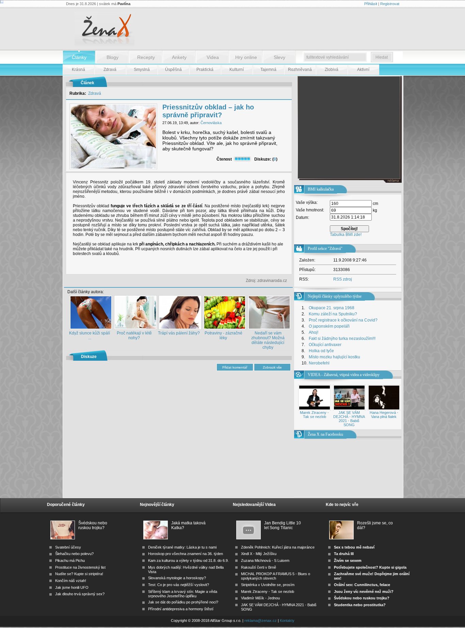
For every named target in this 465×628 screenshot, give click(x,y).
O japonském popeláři (329, 326)
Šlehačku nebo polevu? (74, 554)
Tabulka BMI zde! (346, 234)
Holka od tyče (321, 350)
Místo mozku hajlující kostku (334, 357)
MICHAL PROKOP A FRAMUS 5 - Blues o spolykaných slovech (275, 576)
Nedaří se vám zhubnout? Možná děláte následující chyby (268, 340)
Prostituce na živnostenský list (80, 567)
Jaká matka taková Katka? (188, 525)
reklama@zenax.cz (260, 620)
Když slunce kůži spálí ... (89, 335)
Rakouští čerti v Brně (258, 567)
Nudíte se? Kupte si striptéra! (79, 574)
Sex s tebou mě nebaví (354, 547)
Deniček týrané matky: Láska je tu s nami (182, 547)
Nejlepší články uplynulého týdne (335, 296)
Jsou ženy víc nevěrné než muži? (364, 591)
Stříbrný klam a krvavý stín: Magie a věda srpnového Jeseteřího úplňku (182, 593)
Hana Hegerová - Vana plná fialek (384, 414)
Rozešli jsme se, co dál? (375, 525)
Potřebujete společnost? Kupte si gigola (370, 567)
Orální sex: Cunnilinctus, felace (362, 585)
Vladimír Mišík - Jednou (260, 598)
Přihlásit (370, 4)
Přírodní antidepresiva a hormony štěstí (180, 609)
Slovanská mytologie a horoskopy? (177, 578)
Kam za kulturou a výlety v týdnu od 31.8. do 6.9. (188, 560)
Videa (213, 57)
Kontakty (287, 620)
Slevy (279, 57)
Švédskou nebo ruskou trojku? (92, 525)
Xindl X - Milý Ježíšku (258, 554)
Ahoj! (313, 332)
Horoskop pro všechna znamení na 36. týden (185, 554)
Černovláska (211, 123)
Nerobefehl (319, 363)
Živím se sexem (348, 560)
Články (79, 57)
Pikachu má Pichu (70, 560)
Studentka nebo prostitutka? (360, 605)
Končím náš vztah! (70, 581)
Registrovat (389, 4)
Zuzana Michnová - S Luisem (265, 560)
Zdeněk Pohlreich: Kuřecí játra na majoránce (278, 547)
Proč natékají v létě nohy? (134, 335)
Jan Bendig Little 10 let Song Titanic (282, 525)
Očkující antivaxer (325, 344)
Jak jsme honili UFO (72, 587)
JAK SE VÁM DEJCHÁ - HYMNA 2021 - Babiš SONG (349, 418)
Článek (87, 82)
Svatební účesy (68, 547)
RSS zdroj (342, 279)
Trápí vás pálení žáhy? (179, 333)
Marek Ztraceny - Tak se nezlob (314, 414)
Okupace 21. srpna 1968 (331, 307)
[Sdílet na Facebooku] (273, 268)
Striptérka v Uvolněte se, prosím (267, 585)
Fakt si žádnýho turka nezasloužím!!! (342, 338)
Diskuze (89, 356)
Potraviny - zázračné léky (223, 335)
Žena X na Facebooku (325, 434)
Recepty (146, 57)
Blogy (112, 57)
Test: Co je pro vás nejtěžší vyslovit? (178, 585)
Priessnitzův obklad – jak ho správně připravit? (208, 111)
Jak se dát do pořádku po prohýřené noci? (183, 602)
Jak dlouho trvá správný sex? (80, 594)
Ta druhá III (344, 554)
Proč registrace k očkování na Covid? (343, 320)
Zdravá (94, 93)
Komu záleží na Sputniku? (333, 314)
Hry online (246, 57)
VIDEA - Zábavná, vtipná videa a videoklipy (344, 374)
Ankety (179, 57)
